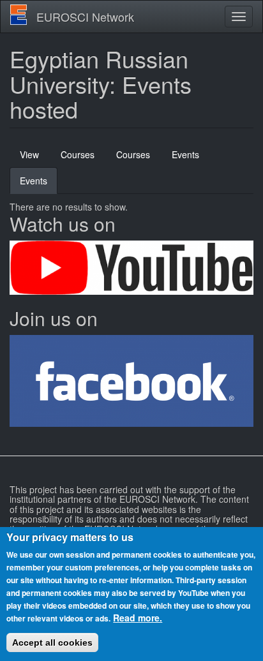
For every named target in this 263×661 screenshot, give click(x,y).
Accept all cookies (52, 642)
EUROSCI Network (85, 16)
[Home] (18, 14)
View (29, 154)
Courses (77, 154)
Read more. (137, 617)
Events (185, 154)
